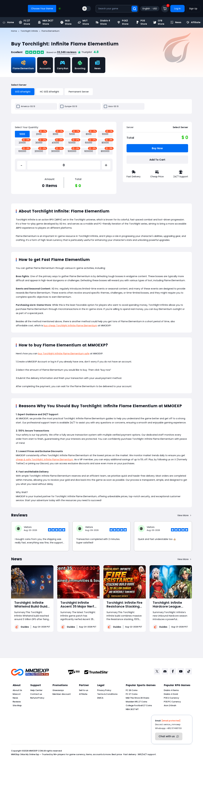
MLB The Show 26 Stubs (137, 698)
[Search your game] (134, 9)
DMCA (100, 698)
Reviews (17, 701)
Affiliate (195, 22)
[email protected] (171, 720)
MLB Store (68, 22)
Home (10, 22)
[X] (157, 671)
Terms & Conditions (107, 694)
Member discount (61, 694)
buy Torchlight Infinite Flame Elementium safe (63, 353)
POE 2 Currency (171, 698)
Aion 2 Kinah (170, 705)
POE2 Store (125, 22)
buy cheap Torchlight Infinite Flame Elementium (70, 325)
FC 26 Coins (132, 690)
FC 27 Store (27, 22)
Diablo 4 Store (105, 22)
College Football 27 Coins (139, 705)
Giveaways (58, 690)
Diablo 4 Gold (171, 694)
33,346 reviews (66, 52)
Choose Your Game (42, 8)
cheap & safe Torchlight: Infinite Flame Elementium (44, 459)
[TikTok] (189, 671)
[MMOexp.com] (30, 672)
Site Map (17, 705)
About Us (17, 690)
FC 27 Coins (132, 694)
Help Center (36, 690)
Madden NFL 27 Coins (136, 701)
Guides (25, 626)
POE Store (144, 22)
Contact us (36, 694)
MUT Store (85, 22)
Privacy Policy (104, 690)
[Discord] (165, 671)
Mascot (17, 694)
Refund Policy (37, 698)
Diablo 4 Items (171, 690)
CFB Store (161, 22)
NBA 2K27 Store (48, 22)
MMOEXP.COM (36, 750)
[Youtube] (181, 671)
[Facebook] (173, 671)
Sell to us (83, 690)
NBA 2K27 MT (132, 709)
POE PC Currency (172, 701)
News (178, 22)
